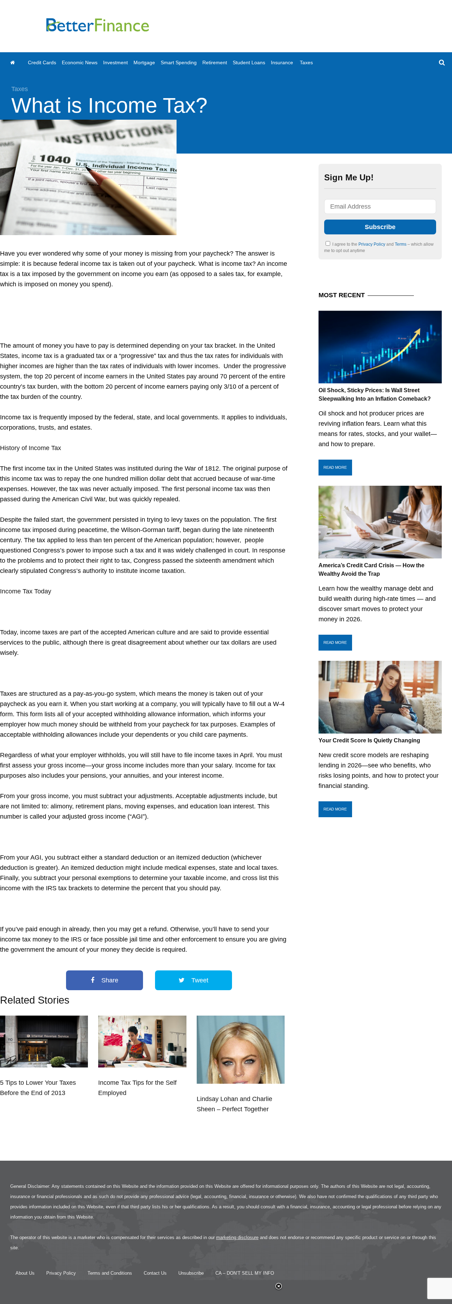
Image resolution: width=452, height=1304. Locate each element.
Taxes (306, 62)
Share (109, 980)
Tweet (199, 980)
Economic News (79, 62)
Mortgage (144, 62)
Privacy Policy (372, 244)
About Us (25, 1273)
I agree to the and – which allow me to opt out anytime (379, 247)
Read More (335, 467)
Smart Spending (179, 62)
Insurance (282, 62)
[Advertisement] (323, 26)
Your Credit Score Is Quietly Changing (369, 740)
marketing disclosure (237, 1237)
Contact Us (155, 1273)
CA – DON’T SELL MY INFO (244, 1273)
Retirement (214, 62)
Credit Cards (42, 62)
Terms (401, 244)
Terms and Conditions (110, 1273)
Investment (115, 62)
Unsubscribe (191, 1273)
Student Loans (249, 62)
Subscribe (380, 227)
